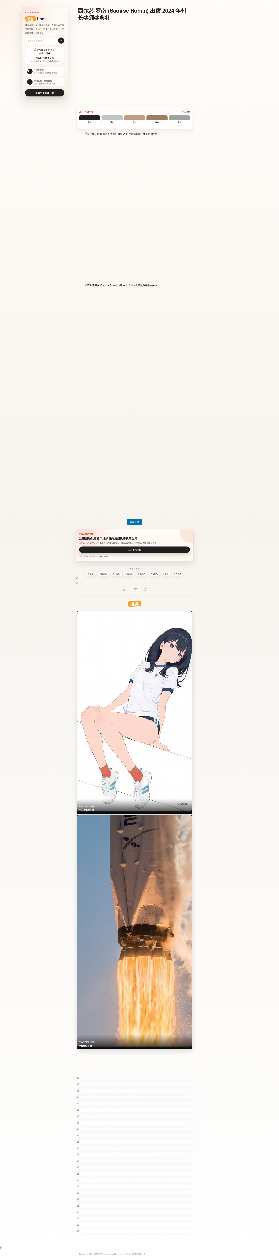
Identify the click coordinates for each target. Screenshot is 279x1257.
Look (36, 18)
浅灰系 (142, 573)
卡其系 (117, 573)
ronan (92, 573)
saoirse (104, 573)
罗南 (167, 573)
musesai (121, 1253)
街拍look (102, 1253)
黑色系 (178, 573)
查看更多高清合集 (44, 92)
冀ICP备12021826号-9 (135, 1253)
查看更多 (134, 522)
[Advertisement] (132, 44)
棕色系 (130, 573)
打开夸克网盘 (134, 549)
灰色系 (155, 573)
